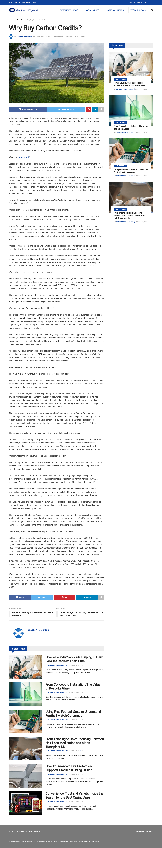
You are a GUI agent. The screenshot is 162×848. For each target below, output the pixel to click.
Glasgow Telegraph (24, 36)
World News (138, 10)
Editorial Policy (20, 2)
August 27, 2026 (73, 720)
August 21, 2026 (73, 774)
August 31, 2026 (73, 665)
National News (115, 10)
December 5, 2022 (43, 36)
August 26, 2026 (73, 751)
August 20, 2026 (73, 801)
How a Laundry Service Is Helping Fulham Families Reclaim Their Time (74, 659)
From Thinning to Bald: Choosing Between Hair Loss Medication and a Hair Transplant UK (75, 743)
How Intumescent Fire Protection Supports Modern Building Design (69, 768)
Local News (92, 10)
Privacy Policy (31, 2)
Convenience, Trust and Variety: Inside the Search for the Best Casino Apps (74, 795)
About (11, 2)
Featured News (69, 10)
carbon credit (23, 157)
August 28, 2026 (73, 692)
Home (11, 20)
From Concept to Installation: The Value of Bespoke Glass (73, 686)
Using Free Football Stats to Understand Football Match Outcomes (73, 713)
